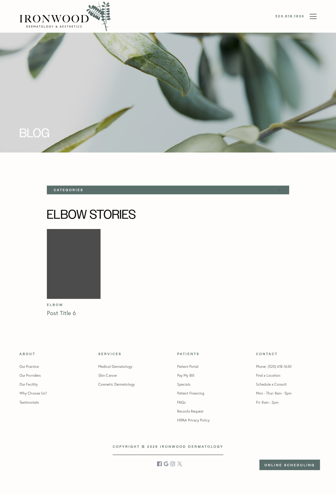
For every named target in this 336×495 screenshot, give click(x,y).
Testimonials (29, 402)
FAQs (181, 402)
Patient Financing (190, 393)
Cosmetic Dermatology (116, 384)
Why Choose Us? (33, 393)
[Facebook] (160, 463)
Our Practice (29, 366)
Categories (68, 189)
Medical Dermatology (115, 366)
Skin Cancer (107, 375)
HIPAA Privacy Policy (193, 420)
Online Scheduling (289, 464)
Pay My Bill (185, 375)
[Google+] (166, 463)
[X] (180, 463)
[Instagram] (173, 463)
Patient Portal (187, 366)
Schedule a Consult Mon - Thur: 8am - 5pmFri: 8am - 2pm (273, 393)
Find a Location (268, 375)
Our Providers (30, 375)
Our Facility (28, 384)
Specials (183, 384)
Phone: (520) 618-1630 (273, 366)
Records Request (190, 411)
